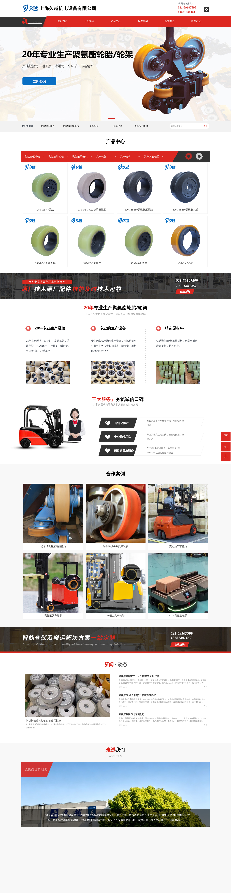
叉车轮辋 (117, 126)
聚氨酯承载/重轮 (71, 126)
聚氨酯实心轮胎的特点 (131, 714)
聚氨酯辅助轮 (47, 126)
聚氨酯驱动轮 (35, 156)
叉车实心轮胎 (141, 126)
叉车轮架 (94, 126)
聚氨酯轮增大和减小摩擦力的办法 (137, 695)
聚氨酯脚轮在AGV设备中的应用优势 (139, 676)
